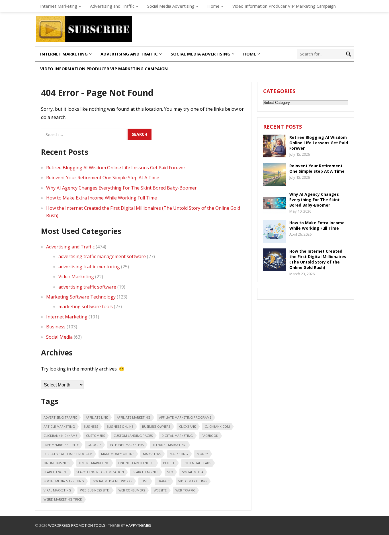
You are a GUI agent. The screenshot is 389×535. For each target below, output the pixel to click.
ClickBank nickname (60, 435)
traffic (163, 481)
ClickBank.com (217, 426)
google (94, 445)
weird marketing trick (63, 499)
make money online (117, 454)
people (169, 463)
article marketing (59, 426)
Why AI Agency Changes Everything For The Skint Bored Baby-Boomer (121, 188)
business (91, 426)
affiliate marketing (133, 417)
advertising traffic (60, 417)
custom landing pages (133, 435)
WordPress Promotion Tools (76, 525)
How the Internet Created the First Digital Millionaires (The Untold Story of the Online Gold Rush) (317, 259)
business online (120, 426)
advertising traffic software (87, 287)
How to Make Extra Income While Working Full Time (101, 198)
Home (213, 6)
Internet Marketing (58, 6)
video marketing (192, 481)
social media (192, 472)
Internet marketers (127, 445)
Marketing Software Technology (81, 297)
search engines (145, 472)
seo (170, 472)
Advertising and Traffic (112, 6)
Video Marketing (76, 276)
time (144, 481)
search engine (55, 472)
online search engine (136, 463)
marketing (179, 454)
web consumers (131, 490)
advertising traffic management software (102, 256)
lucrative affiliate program (68, 454)
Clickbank (187, 426)
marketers (152, 454)
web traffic (185, 490)
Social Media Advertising (171, 6)
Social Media (59, 337)
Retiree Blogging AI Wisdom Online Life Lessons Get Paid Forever (115, 167)
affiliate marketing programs (185, 417)
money (202, 454)
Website (160, 490)
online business (57, 463)
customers (95, 435)
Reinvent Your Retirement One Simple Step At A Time (102, 177)
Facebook (210, 435)
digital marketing (177, 435)
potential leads (197, 463)
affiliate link (97, 417)
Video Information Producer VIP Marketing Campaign (284, 6)
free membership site (61, 445)
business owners (156, 426)
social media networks (112, 481)
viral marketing (57, 490)
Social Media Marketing (64, 481)
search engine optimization (100, 472)
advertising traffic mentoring (89, 267)
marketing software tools (85, 306)
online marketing (94, 463)
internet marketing (169, 445)
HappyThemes (138, 525)
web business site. (95, 490)
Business (55, 327)
